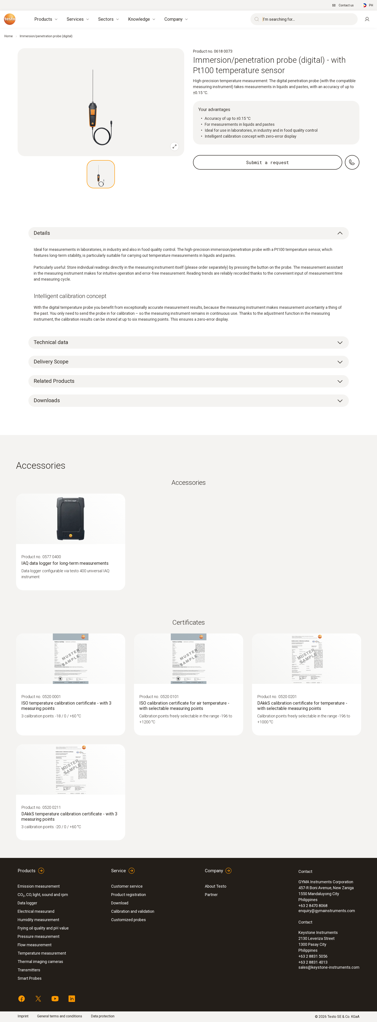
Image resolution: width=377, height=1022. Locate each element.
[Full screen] (174, 146)
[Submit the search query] (255, 19)
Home (8, 36)
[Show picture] (101, 174)
